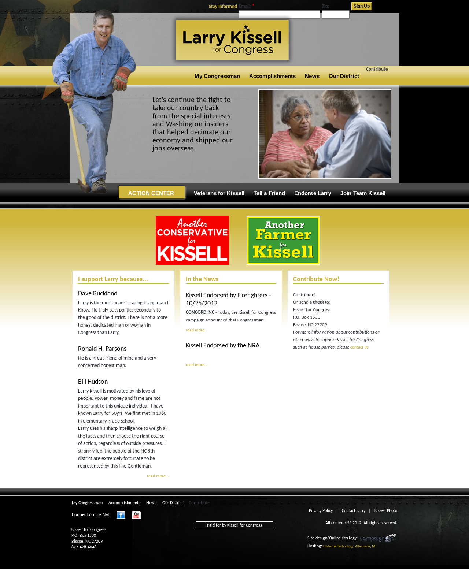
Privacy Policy (321, 511)
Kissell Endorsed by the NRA (222, 345)
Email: (246, 6)
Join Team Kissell (362, 193)
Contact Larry (353, 511)
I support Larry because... (113, 279)
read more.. (196, 330)
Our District (344, 76)
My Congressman (217, 76)
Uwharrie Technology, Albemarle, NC (349, 546)
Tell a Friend (269, 193)
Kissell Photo (385, 511)
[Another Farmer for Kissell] (324, 177)
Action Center (151, 193)
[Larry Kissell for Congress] (182, 63)
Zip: (325, 6)
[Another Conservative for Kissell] (192, 263)
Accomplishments (272, 76)
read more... (158, 476)
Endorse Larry (312, 193)
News (312, 76)
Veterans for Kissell (219, 193)
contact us (359, 347)
